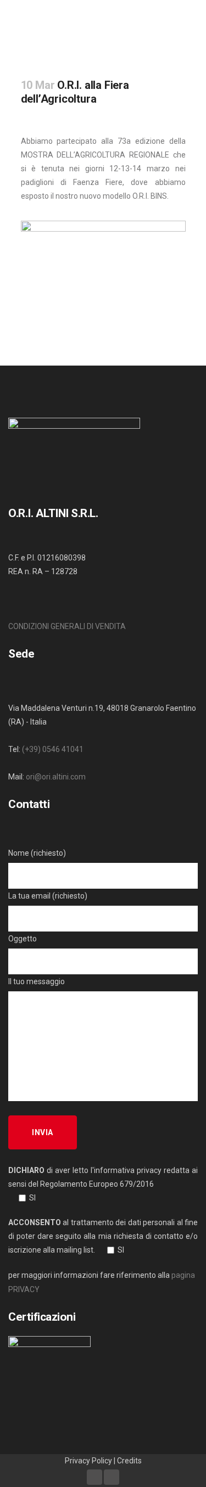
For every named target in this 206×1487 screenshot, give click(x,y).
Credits (129, 1460)
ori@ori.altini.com (56, 776)
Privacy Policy (88, 1460)
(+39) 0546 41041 (52, 749)
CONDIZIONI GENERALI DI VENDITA (67, 626)
